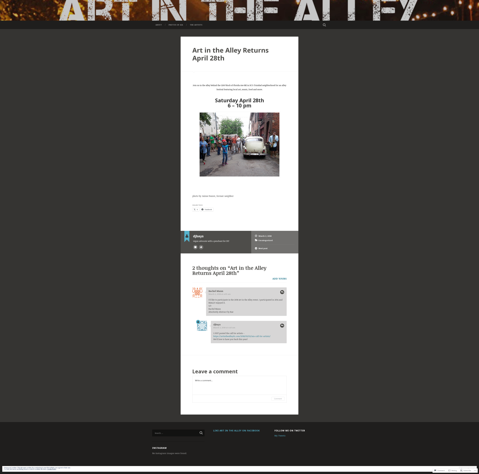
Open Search (324, 25)
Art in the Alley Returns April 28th (230, 54)
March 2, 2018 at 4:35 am (220, 294)
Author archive (195, 247)
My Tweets (279, 435)
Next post (263, 248)
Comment (278, 399)
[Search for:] (178, 433)
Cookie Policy (51, 469)
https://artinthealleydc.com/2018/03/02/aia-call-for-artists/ (241, 336)
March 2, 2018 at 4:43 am (224, 327)
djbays (217, 324)
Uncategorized (265, 240)
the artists (196, 25)
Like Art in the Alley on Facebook (236, 430)
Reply (282, 292)
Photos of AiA (176, 25)
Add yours (279, 278)
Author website (201, 247)
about (159, 25)
